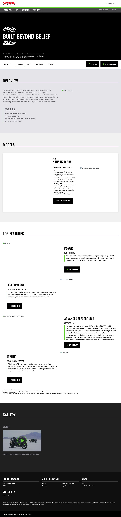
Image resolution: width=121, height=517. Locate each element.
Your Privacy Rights (26, 514)
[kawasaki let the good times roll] (9, 3)
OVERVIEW (20, 64)
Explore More (73, 269)
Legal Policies (66, 486)
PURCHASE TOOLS (103, 10)
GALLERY (51, 64)
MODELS (29, 64)
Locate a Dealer (7, 496)
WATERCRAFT (37, 10)
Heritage (44, 486)
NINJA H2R (7, 64)
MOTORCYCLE (8, 10)
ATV (17, 10)
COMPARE (94, 64)
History (44, 483)
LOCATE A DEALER (110, 64)
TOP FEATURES (40, 64)
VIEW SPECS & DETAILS (63, 201)
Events (83, 483)
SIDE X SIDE (25, 10)
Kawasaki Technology (68, 483)
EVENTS (114, 10)
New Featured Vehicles (88, 486)
